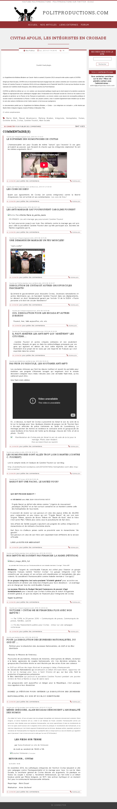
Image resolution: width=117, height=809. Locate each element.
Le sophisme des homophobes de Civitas (32, 139)
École (91, 2)
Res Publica (30, 50)
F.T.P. (19, 479)
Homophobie (71, 118)
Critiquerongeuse (20, 137)
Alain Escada (44, 120)
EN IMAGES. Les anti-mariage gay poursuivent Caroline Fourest (36, 219)
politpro (17, 452)
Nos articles (48, 24)
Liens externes (68, 24)
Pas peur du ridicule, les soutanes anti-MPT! (38, 363)
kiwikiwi (17, 637)
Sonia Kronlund (24, 745)
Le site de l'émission (39, 745)
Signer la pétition (15, 598)
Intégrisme (59, 118)
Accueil (33, 24)
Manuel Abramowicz (28, 118)
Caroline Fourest (31, 120)
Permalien (76, 181)
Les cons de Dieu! (18, 189)
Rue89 (20, 433)
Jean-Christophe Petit (40, 499)
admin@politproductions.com (102, 85)
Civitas (20, 120)
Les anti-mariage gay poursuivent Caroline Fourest (41, 209)
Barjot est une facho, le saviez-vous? (34, 481)
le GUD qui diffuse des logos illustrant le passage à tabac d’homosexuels (39, 667)
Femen (81, 118)
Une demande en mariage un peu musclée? (36, 240)
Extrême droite (9, 120)
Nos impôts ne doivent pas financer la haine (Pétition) (42, 555)
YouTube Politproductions (36, 2)
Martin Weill (11, 118)
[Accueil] (25, 13)
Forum (85, 24)
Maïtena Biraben (46, 118)
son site (26, 91)
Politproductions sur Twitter (69, 2)
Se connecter (9, 126)
